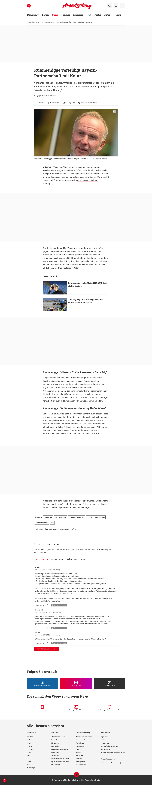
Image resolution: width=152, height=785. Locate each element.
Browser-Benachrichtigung (60, 749)
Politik (98, 14)
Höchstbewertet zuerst (75, 559)
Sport (55, 14)
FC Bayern (30, 746)
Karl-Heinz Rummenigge (96, 517)
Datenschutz (105, 743)
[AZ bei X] (120, 763)
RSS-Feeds (55, 746)
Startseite (31, 22)
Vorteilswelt (55, 755)
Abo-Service (80, 746)
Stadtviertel (30, 740)
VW (58, 397)
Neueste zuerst (42, 559)
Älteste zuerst (57, 559)
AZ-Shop (79, 758)
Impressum (104, 737)
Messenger (55, 743)
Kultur (107, 14)
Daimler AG (48, 517)
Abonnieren (80, 743)
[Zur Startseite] (77, 9)
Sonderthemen (81, 765)
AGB (102, 740)
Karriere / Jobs (81, 740)
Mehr (118, 14)
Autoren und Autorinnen (84, 737)
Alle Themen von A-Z (58, 737)
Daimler (64, 397)
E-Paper (78, 749)
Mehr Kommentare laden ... (47, 649)
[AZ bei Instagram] (111, 763)
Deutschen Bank (79, 397)
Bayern (45, 14)
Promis (66, 14)
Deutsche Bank (60, 517)
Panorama (78, 14)
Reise (28, 765)
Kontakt (78, 752)
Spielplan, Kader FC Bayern (60, 758)
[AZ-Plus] (29, 6)
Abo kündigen (105, 749)
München (32, 14)
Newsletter (55, 740)
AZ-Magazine (80, 762)
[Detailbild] (114, 111)
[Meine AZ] (122, 5)
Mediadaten (80, 755)
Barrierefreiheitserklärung (109, 746)
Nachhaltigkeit (31, 768)
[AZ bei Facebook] (102, 763)
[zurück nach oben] (76, 775)
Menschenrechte (60, 251)
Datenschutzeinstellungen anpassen (113, 752)
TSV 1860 (30, 749)
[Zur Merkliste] (115, 5)
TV (90, 14)
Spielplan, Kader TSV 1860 (60, 762)
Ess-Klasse (55, 752)
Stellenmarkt (55, 765)
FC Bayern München (47, 22)
